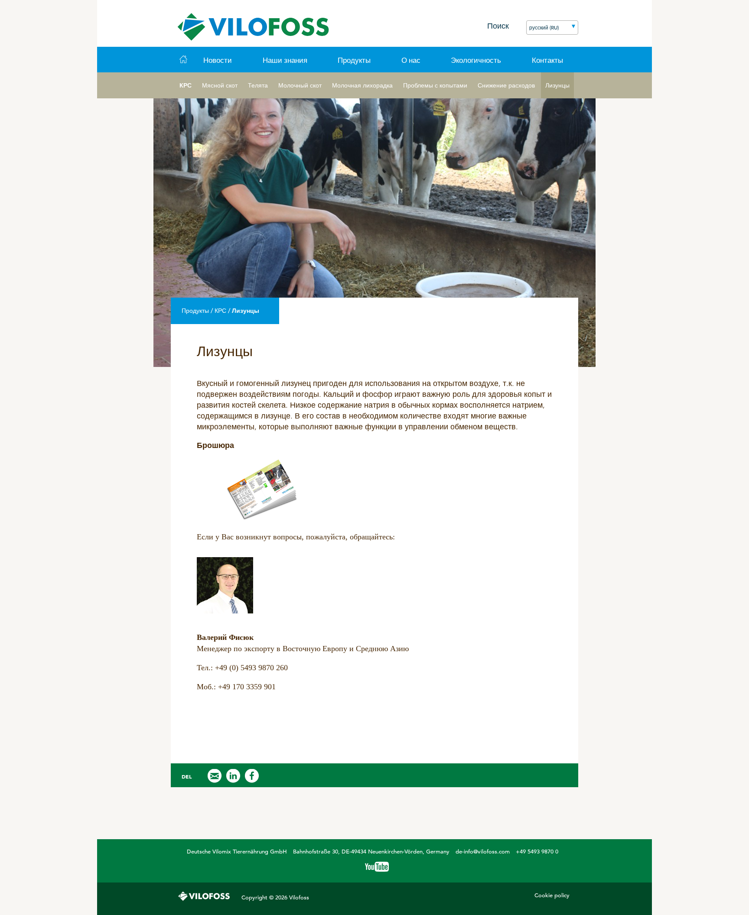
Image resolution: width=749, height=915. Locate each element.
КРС (185, 85)
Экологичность (476, 60)
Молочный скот (300, 85)
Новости (217, 60)
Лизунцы (557, 85)
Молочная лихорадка (362, 85)
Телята (258, 85)
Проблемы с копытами (435, 85)
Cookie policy (552, 895)
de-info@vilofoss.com (483, 851)
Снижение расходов (506, 85)
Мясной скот (220, 85)
